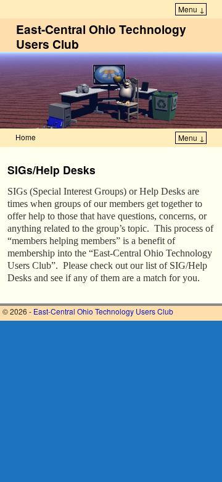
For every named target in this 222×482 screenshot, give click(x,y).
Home (25, 137)
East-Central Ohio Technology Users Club (101, 36)
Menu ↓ (191, 9)
